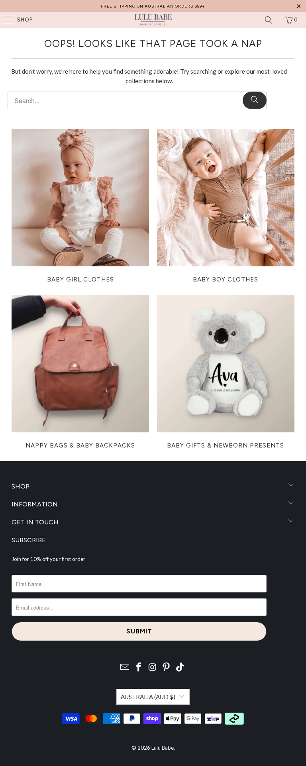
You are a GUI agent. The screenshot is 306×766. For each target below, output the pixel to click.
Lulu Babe (162, 748)
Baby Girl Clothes (80, 207)
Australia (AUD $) (148, 696)
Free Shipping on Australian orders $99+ (153, 6)
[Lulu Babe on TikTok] (180, 667)
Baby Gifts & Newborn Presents (225, 373)
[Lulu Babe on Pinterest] (167, 667)
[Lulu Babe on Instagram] (153, 667)
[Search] (268, 20)
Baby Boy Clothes (225, 207)
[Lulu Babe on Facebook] (139, 667)
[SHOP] (4, 20)
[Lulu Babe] (153, 20)
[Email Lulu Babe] (125, 667)
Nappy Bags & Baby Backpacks (80, 373)
